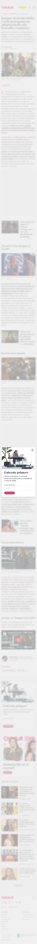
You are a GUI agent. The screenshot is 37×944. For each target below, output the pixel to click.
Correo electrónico (9, 485)
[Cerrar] (32, 450)
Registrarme (9, 493)
